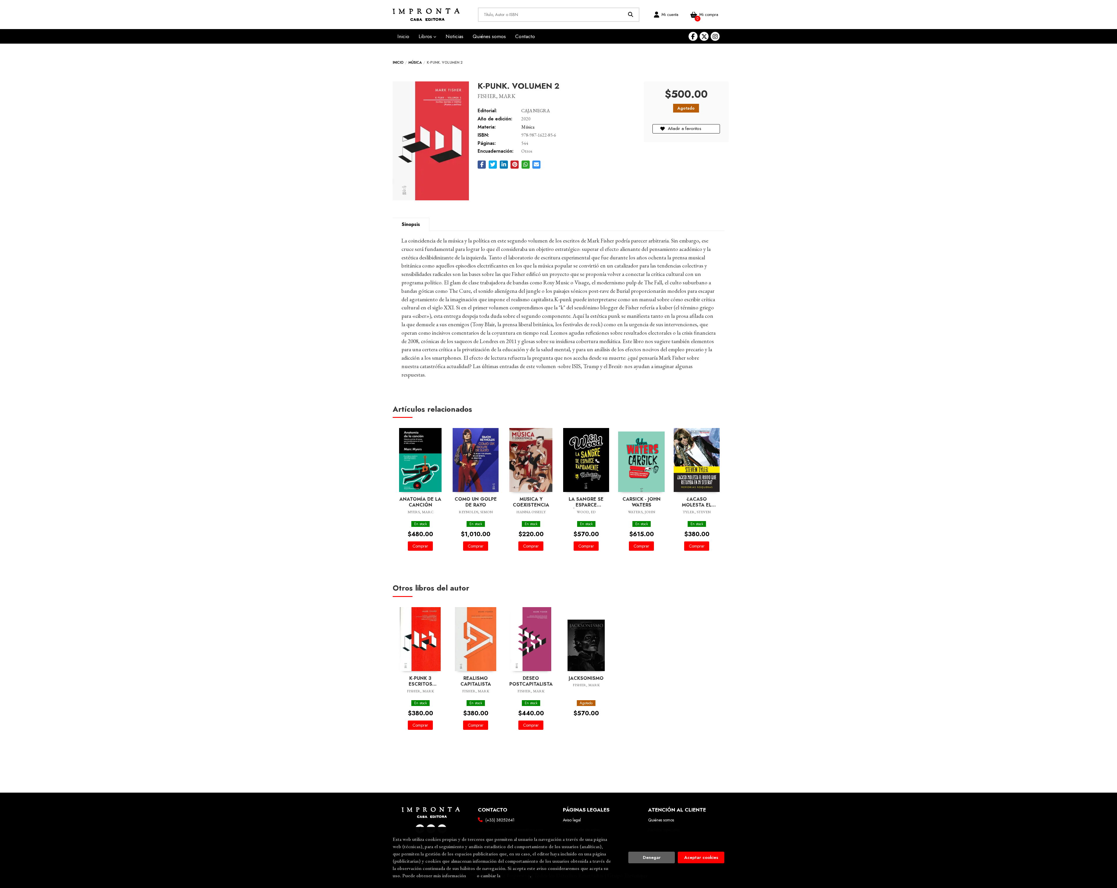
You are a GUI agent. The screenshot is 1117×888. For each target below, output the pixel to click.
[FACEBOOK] (693, 36)
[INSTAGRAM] (715, 36)
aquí (471, 875)
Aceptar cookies (701, 857)
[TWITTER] (704, 36)
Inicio (398, 62)
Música (415, 62)
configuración (515, 875)
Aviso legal (572, 820)
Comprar (420, 546)
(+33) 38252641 (500, 820)
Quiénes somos (661, 820)
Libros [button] (426, 36)
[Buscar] (631, 14)
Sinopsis (411, 224)
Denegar (652, 857)
